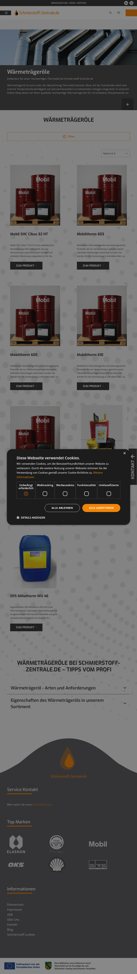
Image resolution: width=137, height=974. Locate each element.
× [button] (124, 453)
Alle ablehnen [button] (62, 507)
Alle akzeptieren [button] (101, 507)
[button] (31, 517)
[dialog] (68, 487)
